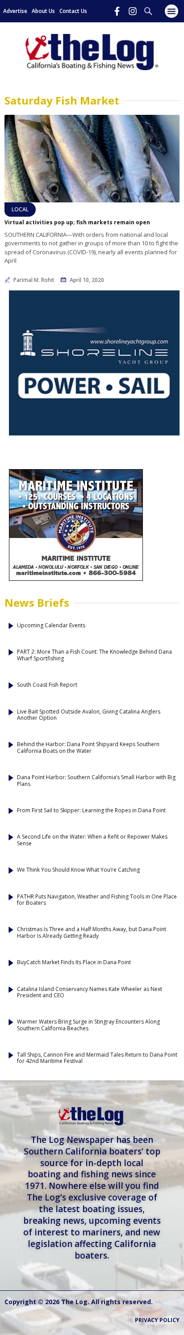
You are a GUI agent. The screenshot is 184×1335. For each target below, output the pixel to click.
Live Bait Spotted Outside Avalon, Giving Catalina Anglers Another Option (88, 715)
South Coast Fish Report (47, 685)
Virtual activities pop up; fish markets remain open (77, 222)
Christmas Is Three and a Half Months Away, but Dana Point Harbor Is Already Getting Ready (91, 932)
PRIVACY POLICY (157, 1320)
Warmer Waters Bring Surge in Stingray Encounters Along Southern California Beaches (88, 1025)
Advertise (15, 11)
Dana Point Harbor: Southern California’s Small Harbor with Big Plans (96, 780)
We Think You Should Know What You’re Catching (78, 870)
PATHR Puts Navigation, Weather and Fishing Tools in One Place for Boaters (97, 900)
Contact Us (73, 11)
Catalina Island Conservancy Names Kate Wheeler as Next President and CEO (89, 992)
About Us (43, 11)
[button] (171, 11)
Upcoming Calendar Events (51, 625)
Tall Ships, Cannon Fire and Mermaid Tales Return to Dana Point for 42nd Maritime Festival (97, 1058)
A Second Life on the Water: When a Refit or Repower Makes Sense (92, 840)
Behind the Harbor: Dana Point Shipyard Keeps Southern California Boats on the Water (88, 747)
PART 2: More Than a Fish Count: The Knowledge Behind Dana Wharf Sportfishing (94, 655)
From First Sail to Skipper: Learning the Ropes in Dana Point (91, 810)
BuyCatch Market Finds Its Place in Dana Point (74, 962)
